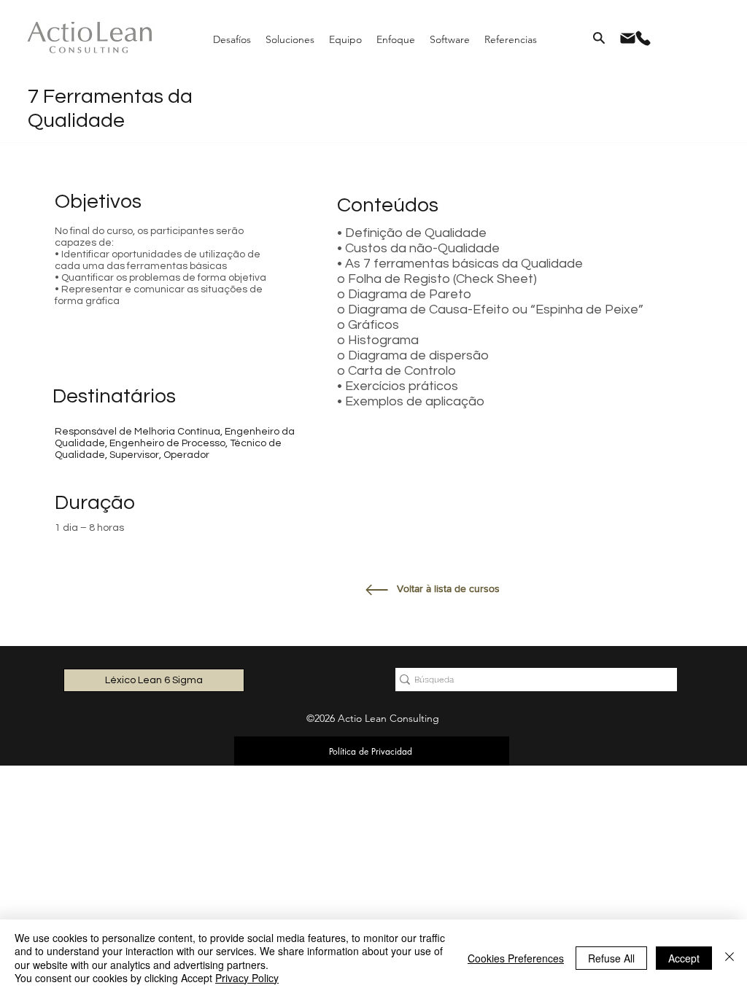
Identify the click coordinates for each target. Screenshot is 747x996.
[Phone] (642, 37)
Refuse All (611, 958)
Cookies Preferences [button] (516, 958)
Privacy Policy (247, 977)
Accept (684, 958)
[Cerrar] (729, 957)
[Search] (598, 37)
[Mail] (627, 37)
